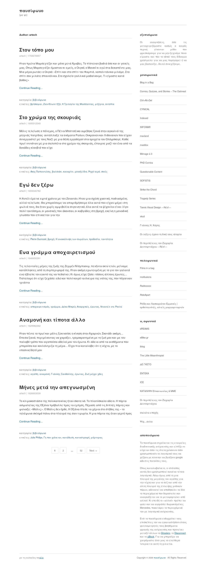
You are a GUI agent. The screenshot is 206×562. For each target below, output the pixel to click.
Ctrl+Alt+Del (146, 100)
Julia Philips (36, 437)
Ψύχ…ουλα (146, 421)
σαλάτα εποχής (149, 412)
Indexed (144, 118)
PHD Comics (146, 162)
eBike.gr (144, 337)
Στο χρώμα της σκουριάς (50, 117)
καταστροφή (82, 437)
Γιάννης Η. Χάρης (150, 225)
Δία (41, 557)
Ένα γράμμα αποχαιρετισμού (57, 252)
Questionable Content (151, 171)
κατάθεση (68, 437)
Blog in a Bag (147, 82)
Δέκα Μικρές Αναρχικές (75, 306)
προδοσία (94, 239)
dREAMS (144, 328)
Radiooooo (145, 285)
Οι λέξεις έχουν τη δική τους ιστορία (161, 234)
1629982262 (34, 325)
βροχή (51, 239)
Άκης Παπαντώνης (40, 171)
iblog (142, 346)
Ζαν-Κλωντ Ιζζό (52, 104)
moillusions (145, 277)
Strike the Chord (148, 189)
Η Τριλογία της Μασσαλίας (78, 104)
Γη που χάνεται (52, 437)
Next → (93, 450)
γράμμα (55, 306)
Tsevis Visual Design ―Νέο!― (155, 207)
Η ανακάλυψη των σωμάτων (72, 239)
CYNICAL (145, 109)
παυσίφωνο (31, 10)
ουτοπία (109, 104)
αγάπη (34, 374)
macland (144, 135)
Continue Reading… (31, 88)
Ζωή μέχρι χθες (94, 374)
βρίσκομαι (36, 104)
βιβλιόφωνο (39, 99)
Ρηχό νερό (94, 171)
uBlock (150, 536)
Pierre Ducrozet (38, 239)
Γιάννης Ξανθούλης (62, 374)
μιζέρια (99, 104)
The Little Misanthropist (152, 355)
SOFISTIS (145, 180)
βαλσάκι (57, 171)
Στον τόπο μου (36, 49)
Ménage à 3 (146, 153)
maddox (144, 145)
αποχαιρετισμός (39, 306)
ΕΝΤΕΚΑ (144, 373)
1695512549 (34, 123)
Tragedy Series (147, 198)
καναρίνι (68, 171)
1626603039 (34, 393)
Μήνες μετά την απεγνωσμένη (57, 387)
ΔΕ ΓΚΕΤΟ (145, 364)
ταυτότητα (107, 239)
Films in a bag (147, 268)
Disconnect (180, 533)
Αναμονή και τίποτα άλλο (52, 319)
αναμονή (44, 374)
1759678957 (34, 55)
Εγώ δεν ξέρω (36, 184)
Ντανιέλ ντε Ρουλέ (111, 306)
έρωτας (94, 306)
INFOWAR (145, 127)
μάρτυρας (97, 437)
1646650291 (34, 258)
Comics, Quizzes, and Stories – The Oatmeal (163, 91)
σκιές (104, 171)
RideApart (145, 294)
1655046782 (34, 190)
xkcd (142, 216)
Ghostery (165, 533)
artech (22, 55)
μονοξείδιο (81, 171)
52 (81, 450)
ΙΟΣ (142, 382)
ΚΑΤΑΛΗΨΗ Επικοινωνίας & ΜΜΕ (158, 391)
